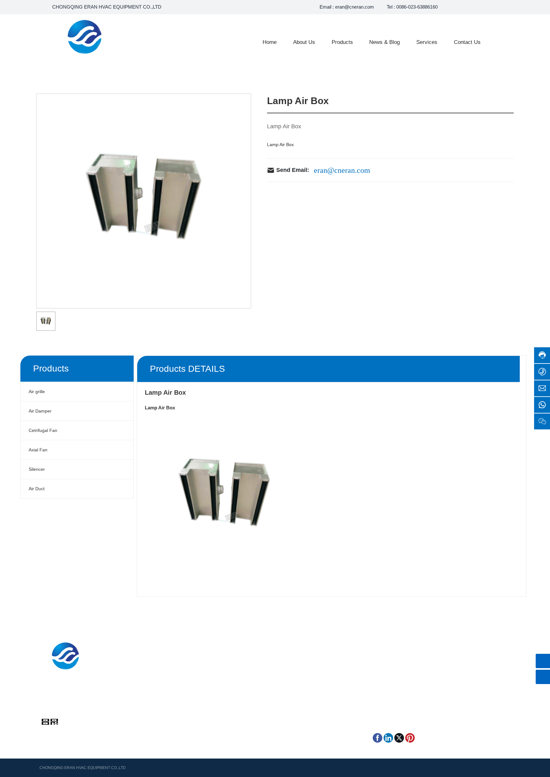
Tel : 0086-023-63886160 (412, 7)
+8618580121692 (399, 662)
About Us (143, 659)
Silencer (236, 677)
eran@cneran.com (342, 170)
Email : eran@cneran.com (347, 7)
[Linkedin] (388, 737)
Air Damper (305, 659)
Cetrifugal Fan (242, 668)
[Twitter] (399, 737)
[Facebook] (377, 737)
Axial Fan (303, 668)
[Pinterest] (410, 737)
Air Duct (302, 677)
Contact (142, 677)
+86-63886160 (60, 706)
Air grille (236, 659)
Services (142, 668)
